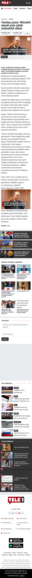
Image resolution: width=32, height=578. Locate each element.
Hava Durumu (23, 518)
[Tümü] (30, 383)
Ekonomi (22, 8)
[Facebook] (9, 513)
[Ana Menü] (29, 3)
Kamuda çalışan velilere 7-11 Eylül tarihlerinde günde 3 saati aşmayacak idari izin (8, 276)
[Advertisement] (16, 363)
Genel (15, 396)
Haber (16, 8)
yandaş (23, 67)
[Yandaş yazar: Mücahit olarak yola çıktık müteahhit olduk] (16, 45)
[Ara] (27, 3)
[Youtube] (19, 513)
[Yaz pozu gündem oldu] (24, 285)
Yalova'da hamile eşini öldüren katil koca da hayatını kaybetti (23, 311)
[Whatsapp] (22, 513)
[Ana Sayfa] (2, 8)
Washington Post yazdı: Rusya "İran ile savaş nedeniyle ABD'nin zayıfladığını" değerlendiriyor (21, 434)
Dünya (29, 8)
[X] (12, 513)
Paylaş (5, 57)
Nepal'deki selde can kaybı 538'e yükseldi (21, 426)
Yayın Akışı (21, 555)
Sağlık (10, 555)
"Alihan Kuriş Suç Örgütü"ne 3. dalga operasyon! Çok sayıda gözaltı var (7, 311)
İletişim (28, 555)
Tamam (22, 575)
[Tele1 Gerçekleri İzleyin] (6, 3)
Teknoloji (5, 555)
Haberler (4, 19)
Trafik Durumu (7, 522)
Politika (16, 387)
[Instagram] (16, 513)
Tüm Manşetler (7, 529)
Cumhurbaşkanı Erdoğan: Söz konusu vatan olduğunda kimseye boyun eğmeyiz (23, 276)
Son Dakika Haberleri (25, 529)
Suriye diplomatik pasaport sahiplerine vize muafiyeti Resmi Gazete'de (22, 400)
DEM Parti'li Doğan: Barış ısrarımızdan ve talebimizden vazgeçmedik (22, 417)
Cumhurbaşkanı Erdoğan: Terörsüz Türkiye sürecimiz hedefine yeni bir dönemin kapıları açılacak (8, 293)
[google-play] (16, 546)
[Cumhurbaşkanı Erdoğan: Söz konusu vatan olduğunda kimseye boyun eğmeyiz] (24, 269)
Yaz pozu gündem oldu (23, 291)
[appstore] (16, 540)
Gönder (5, 339)
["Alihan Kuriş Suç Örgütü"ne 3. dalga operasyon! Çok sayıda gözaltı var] (8, 304)
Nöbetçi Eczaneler (8, 518)
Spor (15, 405)
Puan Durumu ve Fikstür (22, 523)
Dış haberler (17, 422)
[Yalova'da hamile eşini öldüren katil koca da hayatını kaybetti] (24, 304)
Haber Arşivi (6, 533)
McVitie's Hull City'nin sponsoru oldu (21, 408)
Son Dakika (8, 8)
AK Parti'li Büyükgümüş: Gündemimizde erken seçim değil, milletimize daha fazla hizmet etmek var (21, 391)
